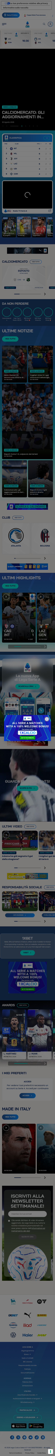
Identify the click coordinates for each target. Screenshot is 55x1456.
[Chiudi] (47, 719)
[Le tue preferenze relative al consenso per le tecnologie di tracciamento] (50, 1451)
